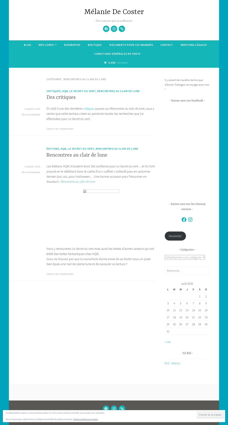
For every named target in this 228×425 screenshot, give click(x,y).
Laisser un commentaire (60, 128)
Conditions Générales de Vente (117, 53)
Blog (27, 45)
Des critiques (61, 97)
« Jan (168, 341)
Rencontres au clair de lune (118, 91)
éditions (52, 148)
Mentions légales (194, 45)
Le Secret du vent (82, 91)
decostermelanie (31, 114)
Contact (166, 45)
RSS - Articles (172, 363)
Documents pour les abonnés (131, 45)
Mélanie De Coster (114, 12)
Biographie (72, 45)
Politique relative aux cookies (86, 419)
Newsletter (175, 236)
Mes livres (46, 45)
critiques (53, 91)
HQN (65, 91)
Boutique (95, 45)
